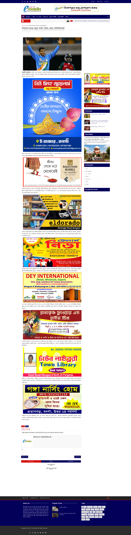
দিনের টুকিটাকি (61, 16)
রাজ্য (34, 16)
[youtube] (27, 1)
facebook (71, 461)
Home (93, 1)
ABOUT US (25, 498)
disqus (51, 461)
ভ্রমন (83, 516)
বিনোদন (87, 176)
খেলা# (27, 426)
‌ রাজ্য (50, 20)
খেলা (27, 25)
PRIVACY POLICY (45, 498)
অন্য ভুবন (28, 16)
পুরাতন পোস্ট (77, 457)
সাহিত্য (83, 519)
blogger (31, 461)
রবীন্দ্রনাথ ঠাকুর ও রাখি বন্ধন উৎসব (98, 126)
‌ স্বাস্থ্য (83, 509)
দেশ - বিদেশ (39, 16)
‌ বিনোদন (95, 506)
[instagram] (33, 1)
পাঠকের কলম (91, 514)
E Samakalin (34, 528)
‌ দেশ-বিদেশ (90, 506)
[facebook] (22, 1)
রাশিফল (67, 16)
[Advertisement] (97, 35)
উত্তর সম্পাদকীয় (53, 16)
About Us (99, 1)
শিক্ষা (100, 516)
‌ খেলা (85, 506)
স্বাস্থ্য (88, 519)
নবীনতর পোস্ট (24, 457)
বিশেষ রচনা (45, 16)
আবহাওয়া (101, 509)
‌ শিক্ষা (104, 506)
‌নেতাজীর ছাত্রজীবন (63, 507)
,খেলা (42, 31)
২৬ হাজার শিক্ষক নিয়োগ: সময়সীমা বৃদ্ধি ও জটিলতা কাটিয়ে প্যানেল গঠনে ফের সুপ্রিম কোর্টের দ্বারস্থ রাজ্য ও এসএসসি (72, 21)
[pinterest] (35, 1)
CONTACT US (34, 498)
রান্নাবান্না (91, 516)
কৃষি (90, 511)
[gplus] (43, 533)
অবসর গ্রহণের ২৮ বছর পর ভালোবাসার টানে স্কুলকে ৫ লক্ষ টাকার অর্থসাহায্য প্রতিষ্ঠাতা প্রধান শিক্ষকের (99, 122)
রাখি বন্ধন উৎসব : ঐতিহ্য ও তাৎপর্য (98, 114)
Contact (106, 1)
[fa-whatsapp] (25, 1)
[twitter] (30, 1)
